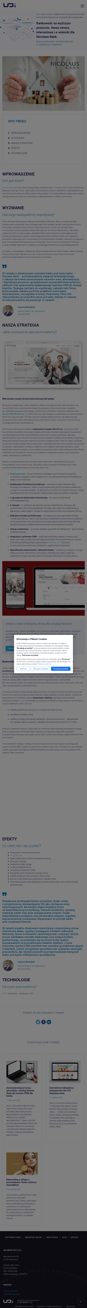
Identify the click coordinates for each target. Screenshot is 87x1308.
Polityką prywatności (44, 664)
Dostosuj (23, 669)
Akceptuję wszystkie (60, 669)
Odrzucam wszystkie (40, 669)
